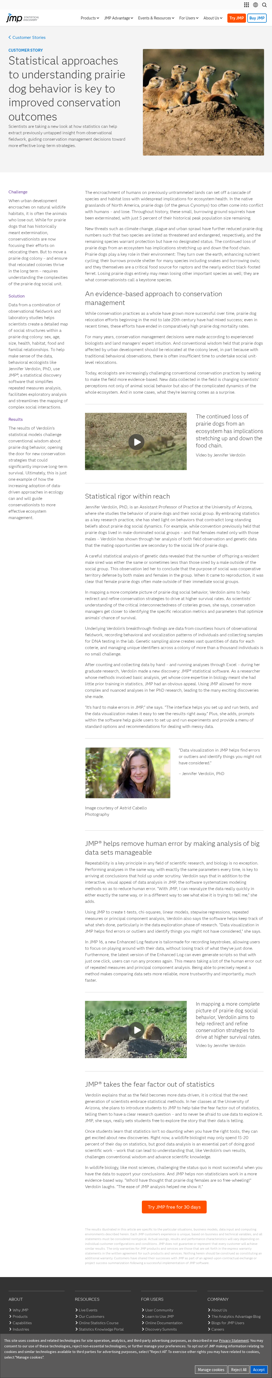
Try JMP (237, 18)
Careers (217, 1329)
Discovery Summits (161, 1329)
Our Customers (91, 1316)
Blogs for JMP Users (227, 1322)
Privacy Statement (234, 1340)
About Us (219, 1310)
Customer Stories (29, 37)
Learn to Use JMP (159, 1316)
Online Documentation (163, 1322)
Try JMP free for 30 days (174, 1207)
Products (20, 1316)
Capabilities (22, 1322)
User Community (159, 1310)
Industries (21, 1329)
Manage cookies (211, 1369)
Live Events (88, 1310)
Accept (259, 1369)
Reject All (238, 1369)
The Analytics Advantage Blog (236, 1316)
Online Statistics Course (98, 1322)
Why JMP (20, 1310)
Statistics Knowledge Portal (101, 1329)
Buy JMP (257, 18)
